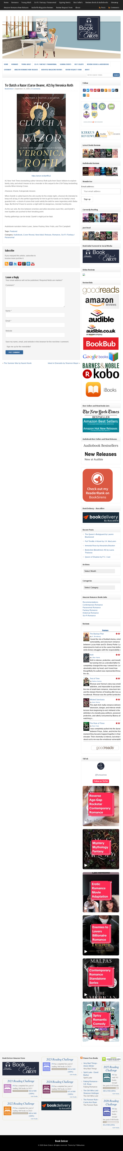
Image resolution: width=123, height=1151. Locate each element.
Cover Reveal (28, 235)
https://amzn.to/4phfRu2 (41, 176)
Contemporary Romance (93, 605)
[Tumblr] (102, 90)
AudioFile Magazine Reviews (42, 7)
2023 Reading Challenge (59, 1059)
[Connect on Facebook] (11, 264)
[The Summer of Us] (91, 175)
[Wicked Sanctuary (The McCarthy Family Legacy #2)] (97, 158)
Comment (10, 285)
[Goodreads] (109, 90)
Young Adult (26, 2)
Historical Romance (91, 613)
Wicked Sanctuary (97, 700)
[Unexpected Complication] (97, 175)
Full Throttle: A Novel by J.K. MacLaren (100, 541)
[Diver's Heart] (103, 175)
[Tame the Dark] (103, 221)
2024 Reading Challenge (59, 1082)
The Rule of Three (97, 723)
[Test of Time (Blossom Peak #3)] (91, 158)
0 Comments (35, 89)
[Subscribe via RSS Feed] (6, 264)
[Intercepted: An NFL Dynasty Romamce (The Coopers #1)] (109, 176)
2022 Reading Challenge (20, 1103)
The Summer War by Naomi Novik (18, 363)
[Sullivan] (85, 175)
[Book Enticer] (61, 58)
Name (9, 311)
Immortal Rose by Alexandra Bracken (100, 546)
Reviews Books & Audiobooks (97, 2)
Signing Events (64, 2)
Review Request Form (64, 7)
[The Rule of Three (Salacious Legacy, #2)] (109, 157)
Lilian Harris (96, 657)
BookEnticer (9, 89)
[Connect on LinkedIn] (28, 264)
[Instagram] (91, 90)
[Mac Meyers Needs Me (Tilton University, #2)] (97, 221)
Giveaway (114, 2)
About (77, 7)
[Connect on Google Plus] (24, 264)
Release (48, 235)
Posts (103, 7)
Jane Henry (96, 702)
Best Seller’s (78, 2)
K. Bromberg (96, 636)
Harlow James (97, 681)
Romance (14, 2)
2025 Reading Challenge (111, 1068)
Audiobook (18, 235)
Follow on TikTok (101, 781)
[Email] (84, 95)
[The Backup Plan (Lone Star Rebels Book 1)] (85, 157)
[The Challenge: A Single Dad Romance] (85, 222)
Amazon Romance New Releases (16, 7)
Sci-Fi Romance (89, 616)
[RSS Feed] (87, 95)
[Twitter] (87, 90)
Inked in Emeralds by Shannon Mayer (63, 363)
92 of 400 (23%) (109, 1125)
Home (6, 2)
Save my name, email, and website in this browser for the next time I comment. (37, 342)
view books (34, 1096)
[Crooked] (115, 176)
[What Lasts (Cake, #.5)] (115, 157)
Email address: (87, 187)
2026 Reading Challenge (111, 1102)
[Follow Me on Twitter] (15, 264)
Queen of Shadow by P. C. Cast (97, 557)
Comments (115, 7)
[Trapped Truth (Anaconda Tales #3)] (91, 222)
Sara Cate (95, 726)
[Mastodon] (113, 90)
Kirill (91, 655)
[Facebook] (84, 90)
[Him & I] (115, 222)
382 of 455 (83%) (109, 1091)
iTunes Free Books (90, 1058)
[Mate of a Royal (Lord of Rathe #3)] (109, 222)
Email (8, 321)
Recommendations (90, 602)
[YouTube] (95, 90)
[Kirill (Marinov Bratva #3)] (103, 157)
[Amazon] (105, 90)
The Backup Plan (97, 634)
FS (14, 1085)
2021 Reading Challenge (20, 1081)
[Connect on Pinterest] (19, 264)
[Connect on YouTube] (32, 264)
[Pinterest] (98, 90)
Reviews (105, 630)
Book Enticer (61, 1141)
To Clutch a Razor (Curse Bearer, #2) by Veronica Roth (39, 85)
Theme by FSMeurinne (76, 1145)
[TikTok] (116, 90)
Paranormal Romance (92, 608)
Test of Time (95, 679)
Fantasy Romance (90, 610)
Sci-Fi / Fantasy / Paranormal (45, 2)
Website (9, 331)
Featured (13, 231)
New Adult (39, 235)
